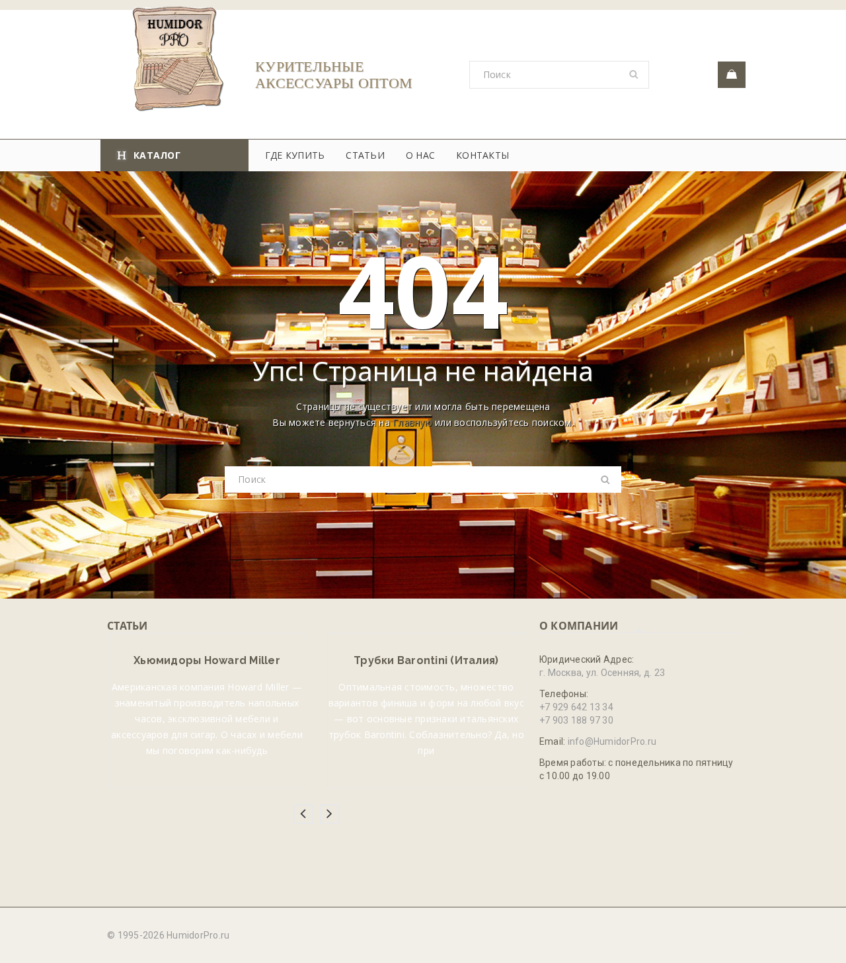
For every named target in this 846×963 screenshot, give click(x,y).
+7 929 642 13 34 (576, 707)
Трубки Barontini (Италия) (426, 660)
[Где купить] (731, 74)
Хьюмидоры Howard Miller (207, 660)
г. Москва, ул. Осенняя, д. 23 (602, 672)
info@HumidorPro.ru (612, 741)
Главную (412, 422)
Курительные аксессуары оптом (333, 74)
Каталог (157, 155)
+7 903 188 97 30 (576, 720)
